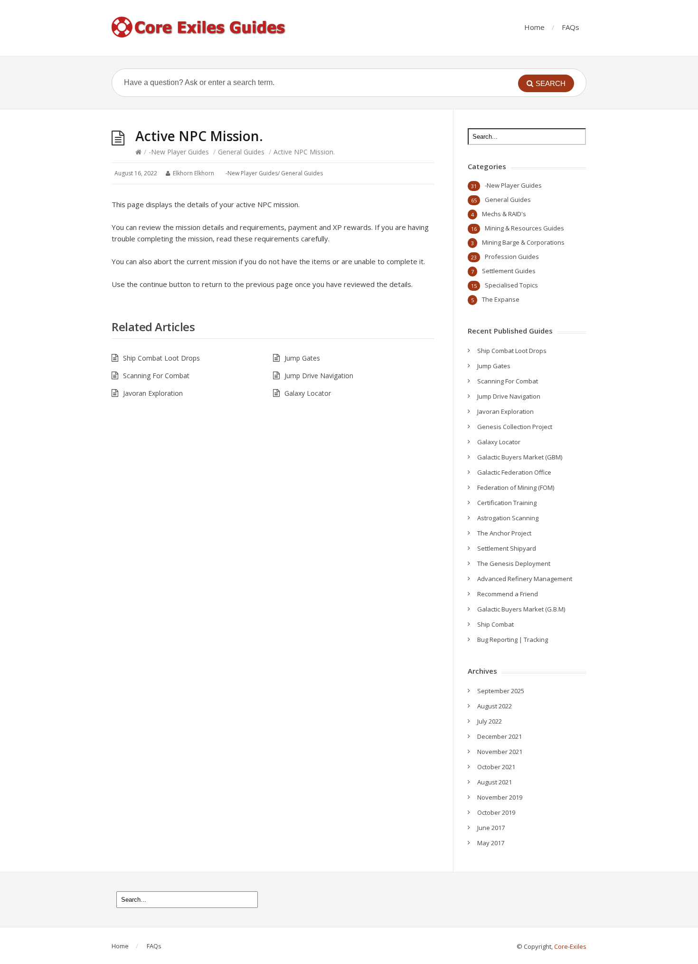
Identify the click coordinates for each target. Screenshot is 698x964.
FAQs (570, 27)
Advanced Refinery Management (524, 578)
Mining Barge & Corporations (523, 242)
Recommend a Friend (507, 594)
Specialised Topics (511, 285)
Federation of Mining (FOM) (515, 487)
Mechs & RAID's (504, 214)
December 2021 (499, 736)
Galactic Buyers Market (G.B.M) (521, 609)
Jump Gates (302, 358)
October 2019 (496, 812)
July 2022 (489, 721)
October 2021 (496, 767)
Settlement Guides (509, 271)
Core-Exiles (570, 946)
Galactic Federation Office (514, 472)
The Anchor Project (504, 533)
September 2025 (500, 691)
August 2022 (494, 706)
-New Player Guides (179, 151)
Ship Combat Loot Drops (161, 358)
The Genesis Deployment (513, 563)
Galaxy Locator (307, 393)
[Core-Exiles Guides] (199, 28)
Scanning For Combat (156, 375)
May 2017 (490, 843)
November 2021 (499, 751)
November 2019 (499, 797)
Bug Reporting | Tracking (512, 639)
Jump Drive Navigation (318, 375)
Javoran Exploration (153, 393)
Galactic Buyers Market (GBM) (519, 457)
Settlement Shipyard (506, 548)
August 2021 (494, 782)
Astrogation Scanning (507, 518)
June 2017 (491, 827)
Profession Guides (512, 256)
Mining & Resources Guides (524, 228)
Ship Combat (495, 624)
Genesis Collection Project (514, 426)
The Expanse (500, 299)
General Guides (241, 151)
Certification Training (507, 502)
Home (534, 27)
